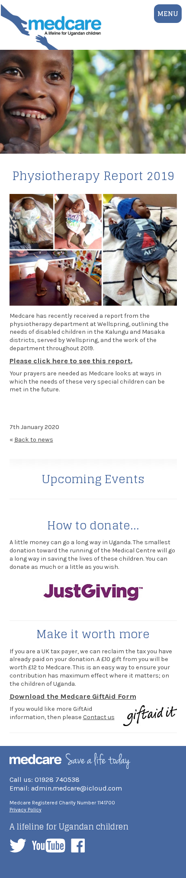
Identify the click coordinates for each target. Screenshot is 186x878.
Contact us (99, 717)
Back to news (33, 439)
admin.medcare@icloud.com (76, 788)
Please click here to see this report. (71, 361)
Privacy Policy (26, 810)
